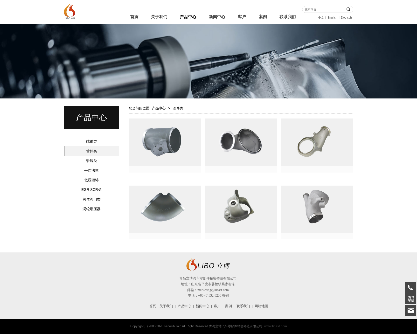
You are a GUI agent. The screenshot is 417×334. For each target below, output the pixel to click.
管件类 (91, 151)
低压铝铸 (91, 180)
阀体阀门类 (92, 199)
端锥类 (91, 141)
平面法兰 (91, 170)
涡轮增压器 (92, 209)
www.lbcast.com (275, 326)
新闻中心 (217, 16)
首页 (134, 16)
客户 (242, 16)
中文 (321, 17)
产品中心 (188, 16)
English (332, 17)
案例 (263, 16)
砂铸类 (91, 161)
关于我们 (159, 16)
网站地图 (261, 306)
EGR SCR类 (91, 190)
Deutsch (346, 17)
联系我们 (287, 16)
